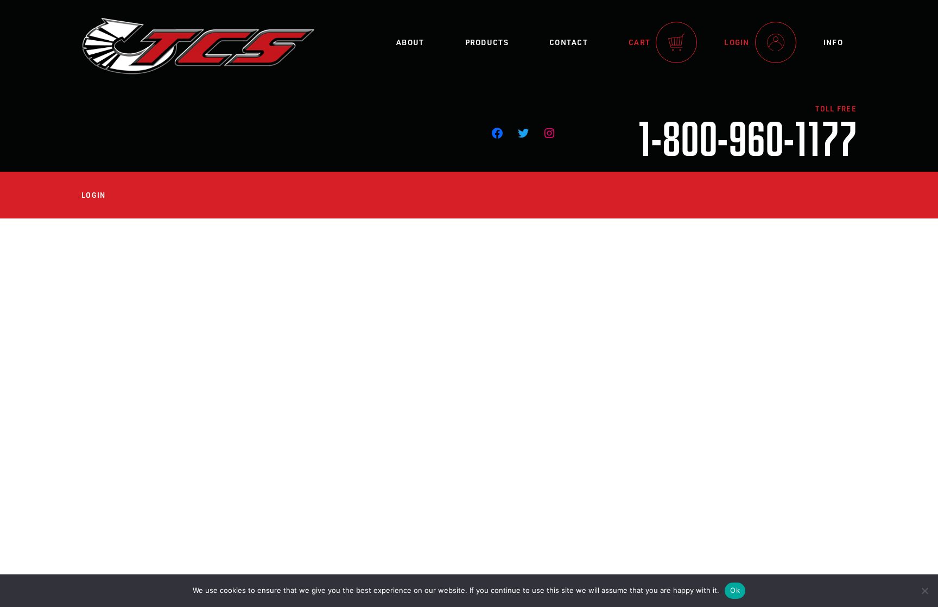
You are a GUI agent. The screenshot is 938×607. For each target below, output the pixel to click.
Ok (735, 590)
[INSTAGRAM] (549, 133)
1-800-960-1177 (747, 137)
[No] (924, 590)
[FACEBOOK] (497, 133)
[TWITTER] (523, 133)
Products (487, 42)
